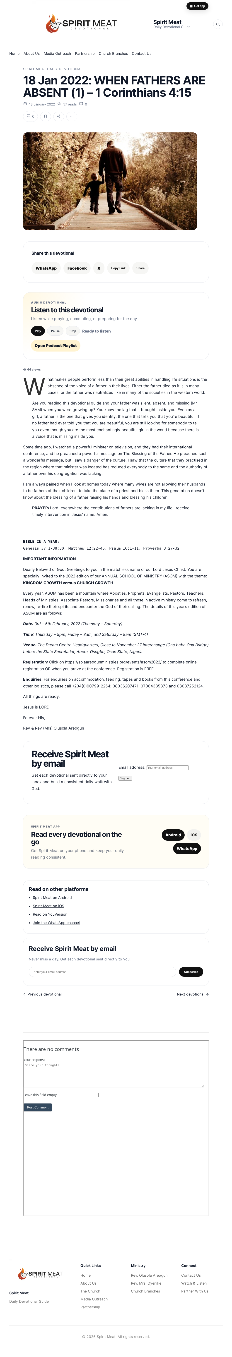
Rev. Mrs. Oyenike (146, 1283)
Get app (197, 6)
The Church (90, 1291)
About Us (32, 53)
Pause (55, 331)
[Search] (218, 24)
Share (140, 268)
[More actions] (71, 116)
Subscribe (191, 972)
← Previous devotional (42, 994)
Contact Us (141, 53)
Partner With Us (194, 1291)
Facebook (77, 268)
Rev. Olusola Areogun (149, 1275)
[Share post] (58, 116)
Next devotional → (193, 994)
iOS (194, 835)
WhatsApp (46, 268)
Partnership (85, 53)
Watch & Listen (194, 1283)
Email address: (132, 767)
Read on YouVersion (50, 914)
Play (38, 331)
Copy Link (118, 268)
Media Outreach (57, 53)
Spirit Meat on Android (52, 897)
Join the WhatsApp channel (56, 922)
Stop (73, 331)
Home (14, 53)
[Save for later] (45, 116)
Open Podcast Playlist (56, 345)
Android (173, 835)
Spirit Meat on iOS (48, 906)
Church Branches (113, 53)
